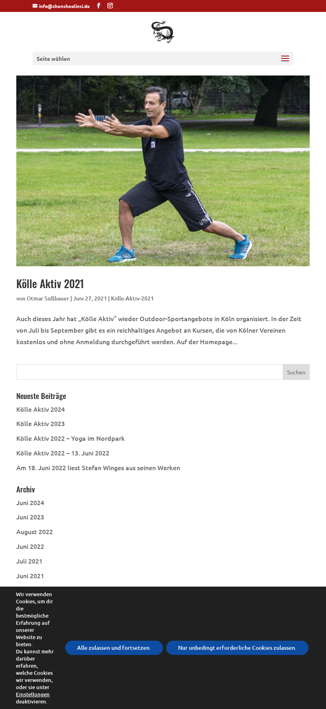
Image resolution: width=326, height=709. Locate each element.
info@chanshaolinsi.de (64, 6)
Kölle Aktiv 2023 (40, 423)
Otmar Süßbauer (48, 298)
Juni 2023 (30, 516)
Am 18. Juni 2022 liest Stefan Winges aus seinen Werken (98, 467)
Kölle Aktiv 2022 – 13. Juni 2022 (62, 452)
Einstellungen (33, 694)
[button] (285, 63)
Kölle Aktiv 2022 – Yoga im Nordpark (70, 438)
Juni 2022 (30, 546)
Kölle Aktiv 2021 (50, 283)
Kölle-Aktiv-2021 (132, 298)
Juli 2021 (29, 560)
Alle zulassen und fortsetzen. (114, 647)
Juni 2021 (30, 575)
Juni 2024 (30, 502)
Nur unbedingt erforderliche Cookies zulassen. (237, 647)
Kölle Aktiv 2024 (40, 409)
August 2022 (34, 531)
